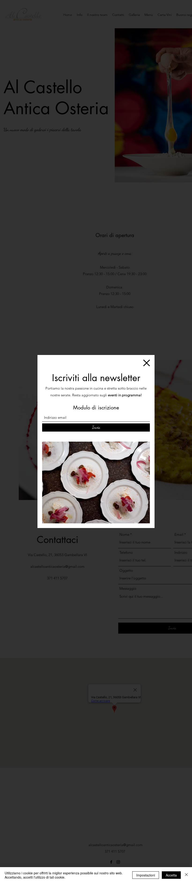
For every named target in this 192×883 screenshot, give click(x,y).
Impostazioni (145, 875)
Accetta (171, 875)
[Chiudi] (186, 875)
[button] (146, 363)
